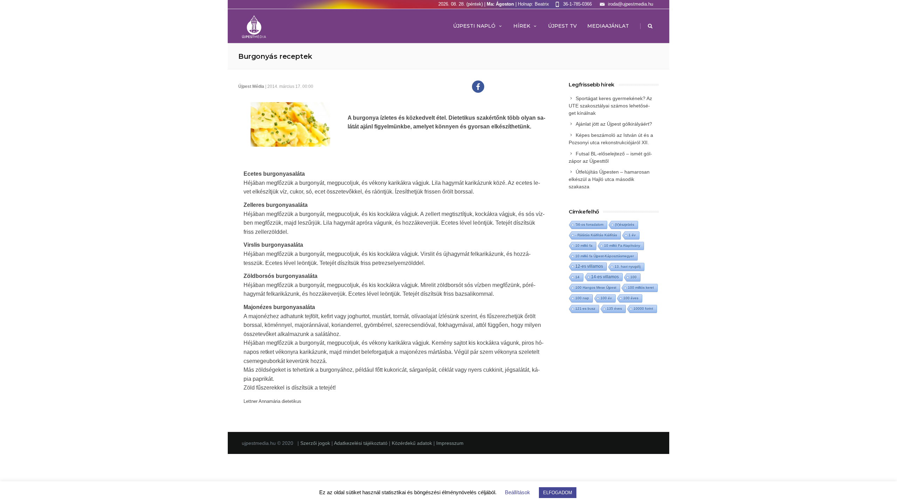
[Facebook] (478, 86)
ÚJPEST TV (562, 26)
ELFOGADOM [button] (557, 492)
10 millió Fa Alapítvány (622, 245)
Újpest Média (251, 86)
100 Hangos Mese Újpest (595, 287)
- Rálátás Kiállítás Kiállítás (596, 235)
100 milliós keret (641, 287)
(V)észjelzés (624, 224)
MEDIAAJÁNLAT (608, 26)
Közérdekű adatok (412, 443)
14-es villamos (605, 276)
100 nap (582, 298)
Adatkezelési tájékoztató (361, 443)
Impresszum (450, 443)
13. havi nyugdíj (628, 266)
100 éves (630, 298)
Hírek (521, 26)
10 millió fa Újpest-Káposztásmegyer (604, 256)
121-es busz (585, 308)
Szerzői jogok (315, 443)
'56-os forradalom (589, 224)
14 (577, 277)
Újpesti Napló (474, 26)
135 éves (614, 308)
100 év (606, 298)
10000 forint (643, 308)
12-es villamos (589, 266)
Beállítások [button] (517, 492)
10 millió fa (584, 245)
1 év (632, 235)
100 (633, 277)
